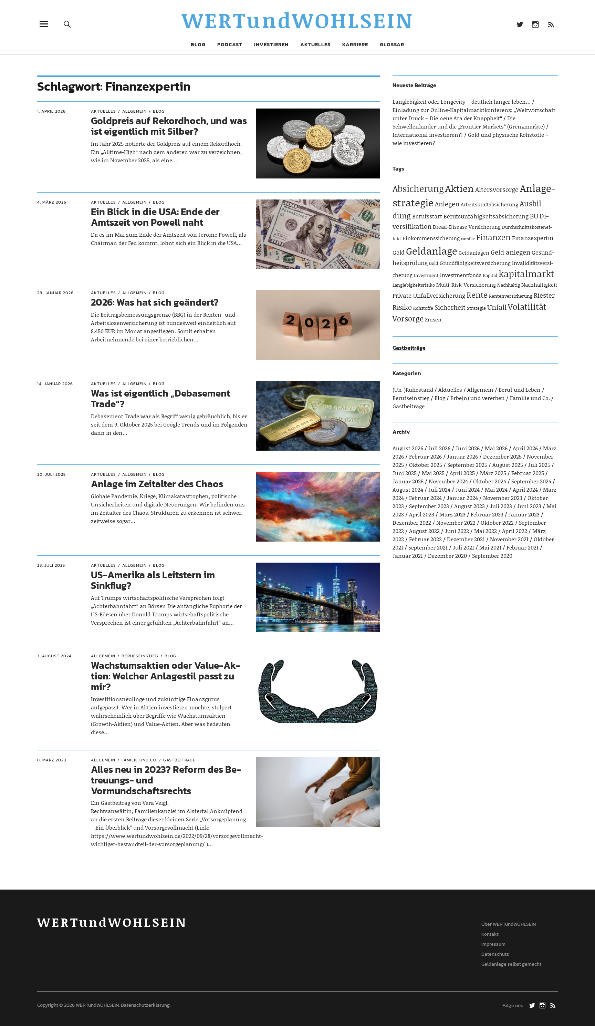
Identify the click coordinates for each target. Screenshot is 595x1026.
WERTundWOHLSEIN (298, 20)
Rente (477, 294)
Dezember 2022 (412, 522)
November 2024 (448, 481)
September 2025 (467, 465)
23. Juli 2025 (51, 565)
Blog (198, 44)
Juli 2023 (501, 506)
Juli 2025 (539, 465)
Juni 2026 (468, 448)
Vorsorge (408, 318)
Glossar (392, 44)
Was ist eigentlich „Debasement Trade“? (160, 398)
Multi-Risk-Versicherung (466, 284)
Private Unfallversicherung (429, 295)
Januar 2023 (524, 514)
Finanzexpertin (532, 238)
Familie (468, 239)
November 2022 (456, 522)
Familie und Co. (139, 760)
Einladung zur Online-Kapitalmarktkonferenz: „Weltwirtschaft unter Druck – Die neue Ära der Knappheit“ (474, 114)
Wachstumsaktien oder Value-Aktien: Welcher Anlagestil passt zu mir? (165, 676)
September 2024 (531, 481)
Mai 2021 (490, 547)
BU (534, 215)
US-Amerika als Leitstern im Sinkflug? (153, 580)
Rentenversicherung (510, 296)
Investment (426, 275)
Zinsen (433, 319)
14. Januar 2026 (55, 384)
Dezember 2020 (447, 556)
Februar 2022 (425, 539)
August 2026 (408, 448)
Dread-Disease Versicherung (467, 226)
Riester (544, 295)
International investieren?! (428, 134)
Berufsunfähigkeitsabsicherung (486, 216)
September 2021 (428, 547)
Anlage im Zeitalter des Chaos (157, 483)
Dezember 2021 (466, 539)
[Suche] (67, 24)
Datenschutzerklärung (145, 1005)
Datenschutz (495, 954)
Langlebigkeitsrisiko (414, 285)
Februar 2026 (425, 456)
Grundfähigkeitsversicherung (475, 263)
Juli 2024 (439, 489)
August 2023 (469, 506)
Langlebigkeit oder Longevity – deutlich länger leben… (462, 101)
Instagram (535, 24)
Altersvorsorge (497, 189)
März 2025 (493, 473)
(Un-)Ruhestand (413, 389)
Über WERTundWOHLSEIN (508, 924)
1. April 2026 (51, 111)
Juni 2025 (405, 473)
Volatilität (527, 306)
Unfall (497, 307)
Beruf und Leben (520, 389)
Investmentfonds (460, 275)
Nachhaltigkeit (539, 284)
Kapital (490, 275)
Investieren (271, 44)
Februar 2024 (425, 498)
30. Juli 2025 (51, 474)
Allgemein (134, 111)
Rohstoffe (423, 308)
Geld (399, 252)
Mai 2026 (496, 448)
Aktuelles (315, 44)
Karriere (355, 44)
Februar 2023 (487, 514)
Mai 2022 (485, 531)
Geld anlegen (510, 252)
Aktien (459, 188)
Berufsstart (427, 216)
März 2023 (452, 514)
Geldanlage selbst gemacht (511, 964)
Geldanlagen (474, 252)
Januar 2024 (462, 498)
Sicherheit (450, 307)
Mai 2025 (433, 473)
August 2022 (424, 531)
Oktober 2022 (497, 522)
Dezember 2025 (502, 456)
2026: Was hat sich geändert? (155, 302)
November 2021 (509, 539)
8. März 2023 (51, 760)
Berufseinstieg (140, 656)
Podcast (229, 44)
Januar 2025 (408, 481)
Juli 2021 (463, 547)
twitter (520, 24)
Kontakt (490, 934)
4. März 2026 (51, 202)
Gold (433, 263)
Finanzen (493, 237)
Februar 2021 (523, 547)
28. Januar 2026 (55, 293)
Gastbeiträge (179, 760)
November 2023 (502, 498)
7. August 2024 (54, 656)
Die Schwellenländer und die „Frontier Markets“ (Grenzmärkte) (469, 122)
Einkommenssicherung (431, 238)
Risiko (402, 307)
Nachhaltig (508, 285)
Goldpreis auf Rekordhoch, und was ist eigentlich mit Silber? (169, 125)
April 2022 (514, 531)
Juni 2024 (468, 489)
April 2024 (525, 489)
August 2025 (507, 465)
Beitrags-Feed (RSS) (551, 24)
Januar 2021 (408, 556)
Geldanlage (431, 251)
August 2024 (408, 489)
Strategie (476, 308)
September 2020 (492, 556)
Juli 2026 (439, 448)
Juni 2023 (529, 506)
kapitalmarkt (526, 273)
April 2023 (421, 514)
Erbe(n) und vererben (477, 398)
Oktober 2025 (425, 465)
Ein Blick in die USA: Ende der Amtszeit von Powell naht (155, 216)
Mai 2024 (496, 489)
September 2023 (429, 506)
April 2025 (462, 473)
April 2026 (525, 448)
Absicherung (418, 188)
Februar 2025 (527, 473)
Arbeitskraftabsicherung (489, 204)
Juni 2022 (457, 531)
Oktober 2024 (489, 481)
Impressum (493, 944)
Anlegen (447, 203)
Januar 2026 (462, 456)
